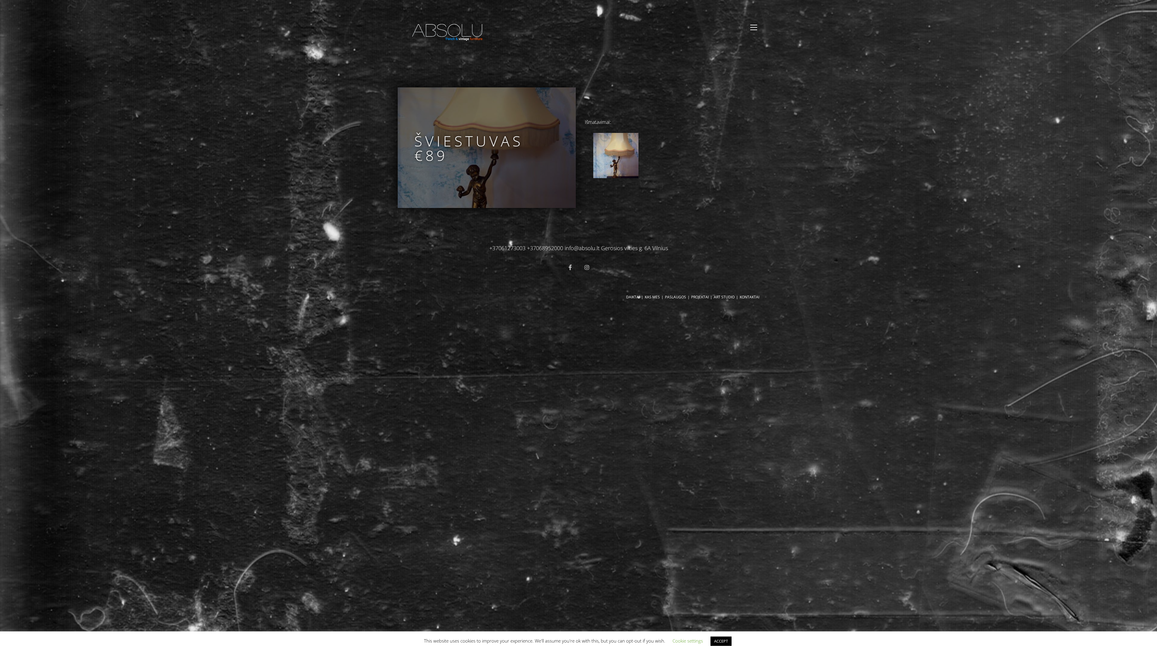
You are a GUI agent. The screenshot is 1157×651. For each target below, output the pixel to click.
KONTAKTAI (749, 297)
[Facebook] (570, 267)
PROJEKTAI (700, 297)
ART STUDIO (724, 297)
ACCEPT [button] (721, 641)
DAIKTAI (633, 297)
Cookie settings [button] (688, 641)
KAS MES (652, 297)
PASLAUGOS (675, 297)
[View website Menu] (753, 27)
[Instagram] (587, 267)
